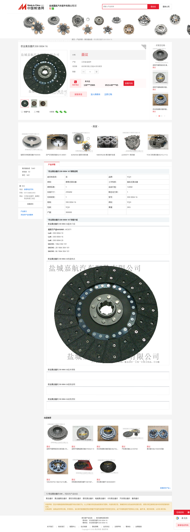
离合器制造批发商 (102, 518)
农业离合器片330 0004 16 (98, 520)
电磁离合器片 (100, 498)
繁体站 (128, 527)
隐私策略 (95, 527)
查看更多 (30, 204)
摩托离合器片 (88, 498)
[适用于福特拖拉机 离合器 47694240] (160, 55)
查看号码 (129, 83)
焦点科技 (98, 529)
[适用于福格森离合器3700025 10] (160, 77)
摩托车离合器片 (75, 498)
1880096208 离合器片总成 (105, 155)
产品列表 (80, 39)
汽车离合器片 (125, 498)
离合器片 (49, 498)
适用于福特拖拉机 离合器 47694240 (165, 65)
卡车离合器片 (112, 498)
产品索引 (24, 211)
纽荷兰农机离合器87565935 (30, 155)
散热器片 (135, 498)
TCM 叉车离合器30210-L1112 (157, 155)
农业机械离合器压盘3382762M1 (164, 109)
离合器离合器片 (61, 498)
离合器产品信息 (87, 518)
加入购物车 (95, 94)
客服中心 (73, 527)
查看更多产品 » (165, 488)
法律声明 (118, 527)
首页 (73, 39)
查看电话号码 (28, 189)
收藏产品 (26, 112)
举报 (37, 112)
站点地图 (84, 527)
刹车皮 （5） (26, 172)
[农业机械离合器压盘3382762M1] (160, 99)
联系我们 (61, 527)
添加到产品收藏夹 (27, 215)
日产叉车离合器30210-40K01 (56, 155)
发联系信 (78, 94)
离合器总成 (88, 39)
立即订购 (108, 94)
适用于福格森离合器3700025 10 (164, 87)
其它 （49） (26, 175)
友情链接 (138, 527)
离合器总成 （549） (29, 168)
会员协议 (106, 527)
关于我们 (50, 527)
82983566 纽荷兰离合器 (79, 155)
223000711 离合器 (128, 155)
